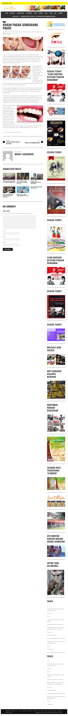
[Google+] (59, 3)
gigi (17, 132)
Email (4, 236)
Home (48, 616)
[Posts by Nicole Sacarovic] (3, 34)
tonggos (20, 132)
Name (4, 231)
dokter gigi (15, 132)
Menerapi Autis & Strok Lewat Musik (55, 624)
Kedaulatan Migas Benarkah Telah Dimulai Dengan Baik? (9, 181)
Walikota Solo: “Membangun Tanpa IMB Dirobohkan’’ (36, 182)
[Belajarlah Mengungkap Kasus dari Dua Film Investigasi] (7, 189)
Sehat (4, 21)
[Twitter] (61, 3)
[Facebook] (57, 3)
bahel (5, 132)
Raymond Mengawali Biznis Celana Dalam (56, 638)
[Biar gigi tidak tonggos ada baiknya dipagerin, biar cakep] (23, 44)
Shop (48, 646)
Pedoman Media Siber (52, 635)
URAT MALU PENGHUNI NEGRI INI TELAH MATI (36, 187)
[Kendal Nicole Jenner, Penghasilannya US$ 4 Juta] (21, 189)
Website (4, 242)
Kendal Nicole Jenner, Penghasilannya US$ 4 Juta (22, 195)
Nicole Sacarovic (8, 33)
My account (49, 632)
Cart (48, 605)
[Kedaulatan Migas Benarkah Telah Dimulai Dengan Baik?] (7, 176)
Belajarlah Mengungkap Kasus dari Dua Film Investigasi (8, 196)
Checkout (49, 613)
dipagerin (10, 132)
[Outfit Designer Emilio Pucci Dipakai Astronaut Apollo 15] (21, 176)
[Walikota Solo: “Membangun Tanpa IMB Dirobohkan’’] (34, 176)
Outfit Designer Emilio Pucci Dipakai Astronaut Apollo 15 (22, 182)
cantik (7, 132)
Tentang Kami (50, 649)
